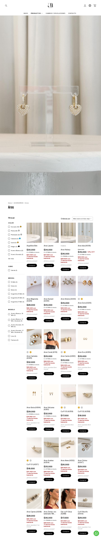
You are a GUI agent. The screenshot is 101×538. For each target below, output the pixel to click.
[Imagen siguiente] (89, 231)
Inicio (26, 13)
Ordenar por (65, 219)
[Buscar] (6, 5)
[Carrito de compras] (95, 5)
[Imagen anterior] (81, 231)
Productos (36, 13)
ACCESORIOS (18, 203)
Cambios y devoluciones (55, 13)
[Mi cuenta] (85, 5)
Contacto (72, 13)
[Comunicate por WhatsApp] (96, 533)
